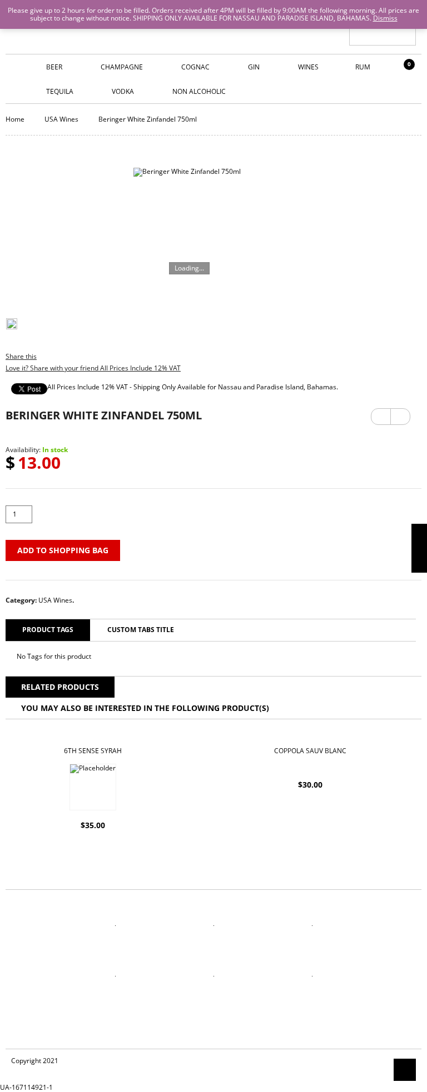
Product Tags (47, 629)
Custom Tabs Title (140, 629)
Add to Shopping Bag (62, 550)
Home (15, 119)
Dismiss (385, 18)
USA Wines (61, 119)
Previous (381, 416)
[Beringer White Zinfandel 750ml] (187, 231)
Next (400, 412)
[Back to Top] (405, 1070)
